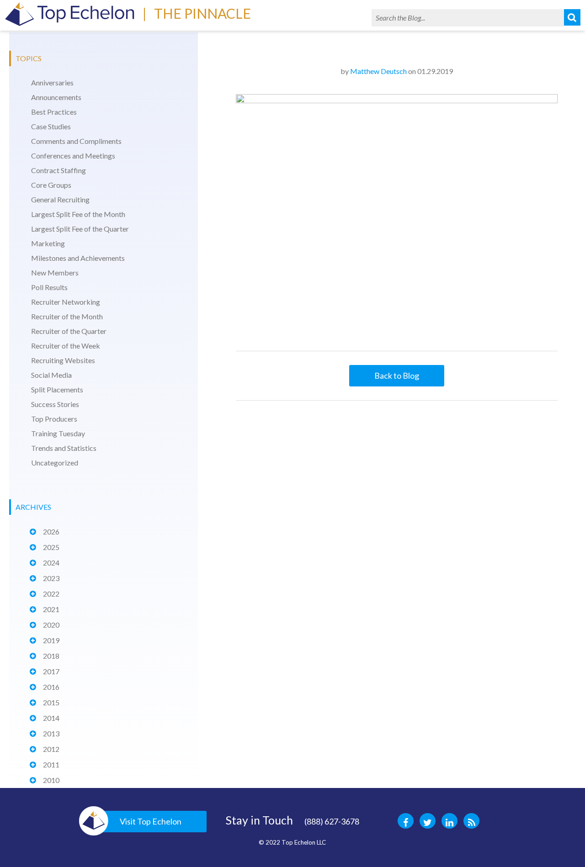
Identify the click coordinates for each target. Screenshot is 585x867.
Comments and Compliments (76, 141)
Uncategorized (54, 462)
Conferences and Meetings (73, 155)
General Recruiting (60, 199)
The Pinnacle (202, 13)
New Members (55, 272)
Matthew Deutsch (378, 71)
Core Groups (51, 184)
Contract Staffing (58, 170)
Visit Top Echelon (150, 821)
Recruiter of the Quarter (68, 331)
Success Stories (55, 404)
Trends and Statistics (63, 448)
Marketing (48, 243)
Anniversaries (52, 82)
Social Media (51, 374)
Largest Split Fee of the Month (78, 214)
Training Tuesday (58, 433)
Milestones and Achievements (78, 258)
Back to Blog (396, 375)
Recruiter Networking (65, 301)
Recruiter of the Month (67, 316)
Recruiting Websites (63, 360)
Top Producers (54, 418)
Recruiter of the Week (65, 345)
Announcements (56, 97)
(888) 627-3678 (331, 821)
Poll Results (49, 287)
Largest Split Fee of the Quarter (80, 228)
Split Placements (57, 389)
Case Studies (51, 126)
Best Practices (54, 111)
